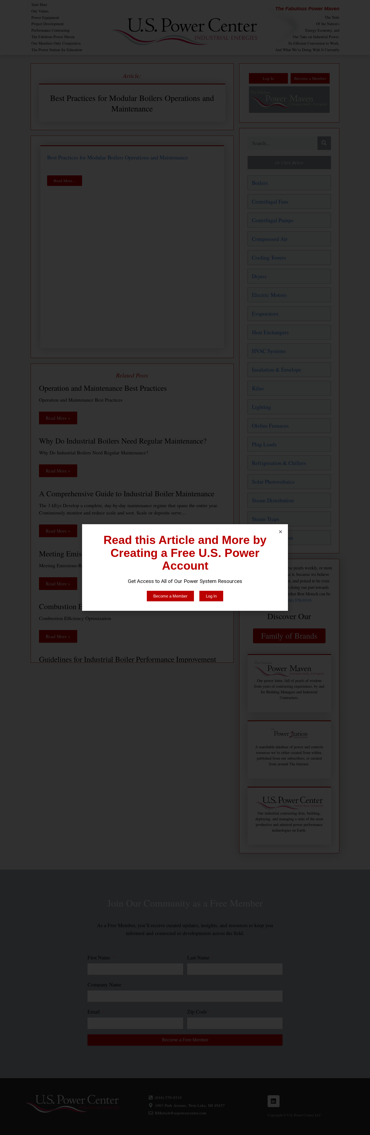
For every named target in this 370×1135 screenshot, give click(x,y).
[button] (280, 532)
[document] (185, 567)
